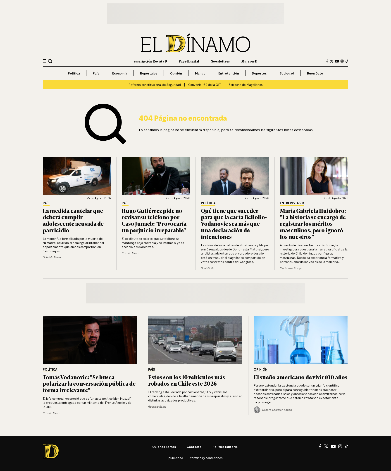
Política (74, 73)
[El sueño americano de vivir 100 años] (301, 340)
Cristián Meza (130, 253)
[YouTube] (337, 61)
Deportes (259, 73)
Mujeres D (249, 61)
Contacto (194, 447)
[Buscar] (50, 61)
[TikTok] (347, 61)
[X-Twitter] (331, 61)
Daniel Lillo (207, 268)
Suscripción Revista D (150, 61)
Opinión (176, 73)
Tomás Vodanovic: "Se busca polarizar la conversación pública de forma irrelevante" (89, 383)
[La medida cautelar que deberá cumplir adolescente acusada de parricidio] (77, 176)
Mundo (200, 73)
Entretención (228, 73)
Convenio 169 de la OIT (204, 85)
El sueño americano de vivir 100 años (300, 377)
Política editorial (225, 447)
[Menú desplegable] (44, 61)
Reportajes (148, 73)
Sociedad (287, 73)
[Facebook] (327, 61)
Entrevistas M (292, 203)
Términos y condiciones (206, 458)
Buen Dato (315, 73)
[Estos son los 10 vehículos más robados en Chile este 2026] (195, 340)
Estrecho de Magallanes (245, 85)
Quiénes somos (164, 447)
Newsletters (220, 61)
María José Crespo (291, 268)
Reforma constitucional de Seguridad (155, 85)
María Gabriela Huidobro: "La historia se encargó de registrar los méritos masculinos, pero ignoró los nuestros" (313, 223)
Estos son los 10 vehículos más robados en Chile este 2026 (186, 380)
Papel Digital (189, 61)
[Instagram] (342, 61)
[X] (326, 446)
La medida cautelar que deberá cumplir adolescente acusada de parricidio (73, 220)
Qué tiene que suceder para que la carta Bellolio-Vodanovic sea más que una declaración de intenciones (234, 223)
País (96, 73)
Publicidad (176, 458)
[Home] (195, 43)
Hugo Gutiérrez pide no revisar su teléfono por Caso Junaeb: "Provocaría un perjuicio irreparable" (154, 220)
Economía (119, 73)
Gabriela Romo (52, 257)
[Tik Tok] (346, 447)
